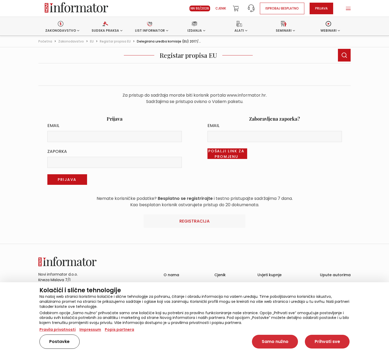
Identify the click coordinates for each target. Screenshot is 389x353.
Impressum (90, 329)
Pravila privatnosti (57, 329)
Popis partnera (119, 329)
